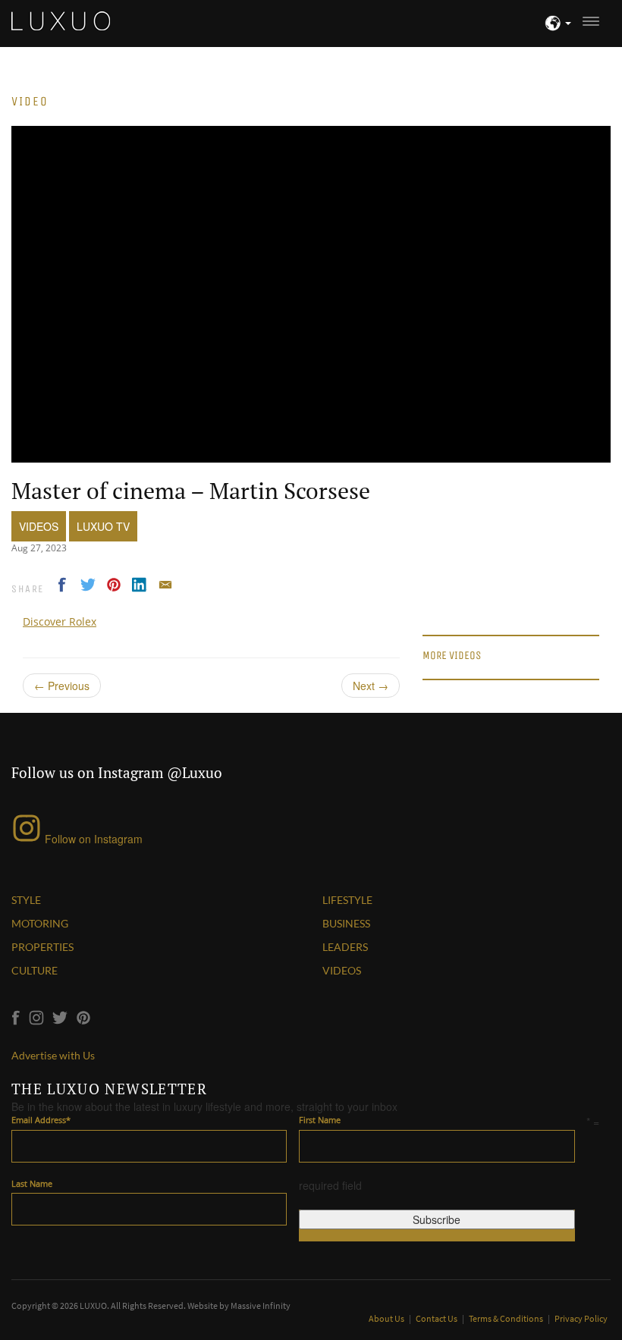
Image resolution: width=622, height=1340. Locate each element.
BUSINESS (346, 923)
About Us (387, 1318)
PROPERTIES (42, 946)
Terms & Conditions (507, 1318)
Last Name (31, 1183)
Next (370, 685)
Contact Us (437, 1318)
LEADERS (345, 946)
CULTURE (34, 970)
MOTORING (39, 923)
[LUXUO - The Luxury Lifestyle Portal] (60, 19)
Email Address (41, 1119)
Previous (62, 685)
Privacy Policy (581, 1318)
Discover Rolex (59, 621)
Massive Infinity (261, 1305)
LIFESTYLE (347, 899)
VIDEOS (341, 970)
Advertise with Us (53, 1055)
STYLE (26, 899)
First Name (320, 1119)
